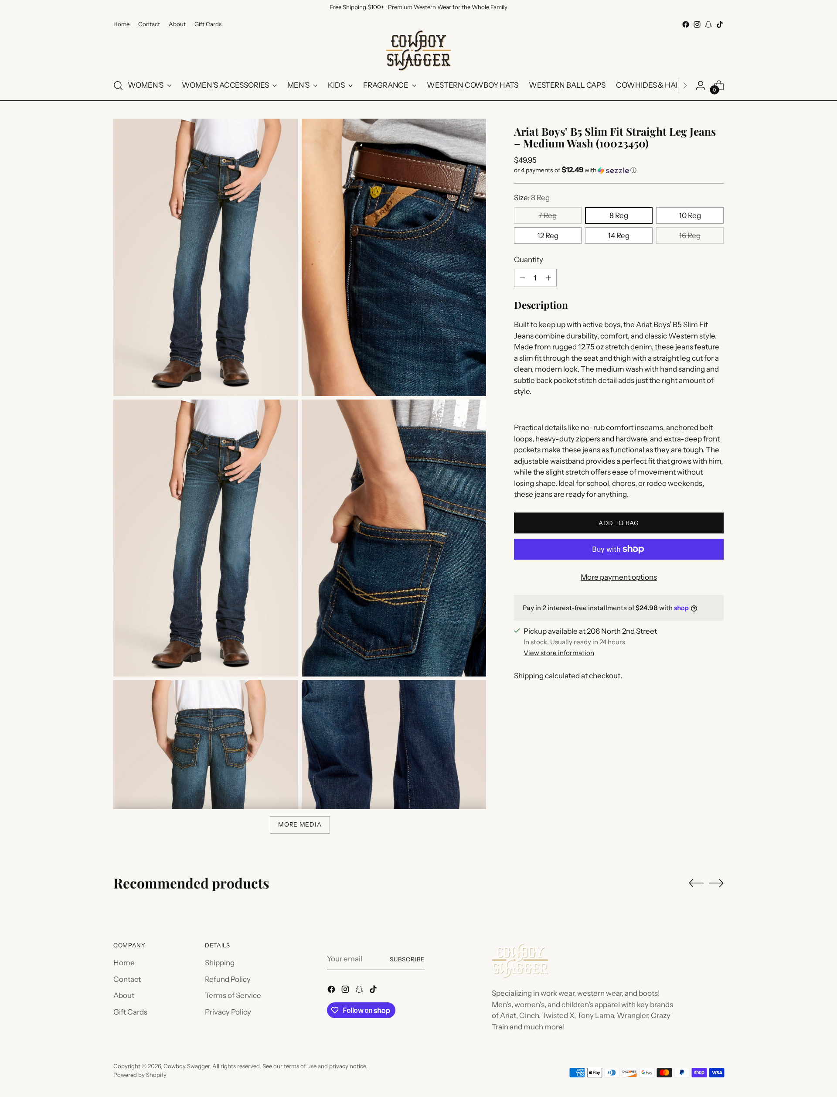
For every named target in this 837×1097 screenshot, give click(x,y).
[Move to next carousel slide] (716, 882)
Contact (127, 979)
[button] (619, 170)
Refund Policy (228, 979)
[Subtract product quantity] (522, 278)
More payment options (619, 577)
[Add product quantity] (548, 278)
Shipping (529, 675)
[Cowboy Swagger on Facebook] (686, 24)
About (123, 995)
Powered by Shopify (140, 1074)
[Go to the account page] (700, 85)
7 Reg (547, 215)
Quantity (528, 259)
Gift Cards (130, 1012)
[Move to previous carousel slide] (696, 883)
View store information (559, 652)
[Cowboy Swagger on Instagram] (697, 24)
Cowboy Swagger (186, 1066)
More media (299, 824)
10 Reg (690, 215)
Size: (532, 197)
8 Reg (618, 215)
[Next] (684, 85)
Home (124, 962)
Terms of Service (233, 995)
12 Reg (547, 235)
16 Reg (690, 235)
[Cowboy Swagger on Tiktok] (720, 24)
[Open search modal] (118, 85)
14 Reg (618, 235)
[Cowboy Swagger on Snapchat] (708, 24)
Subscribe (407, 959)
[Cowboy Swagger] (418, 51)
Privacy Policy (228, 1012)
